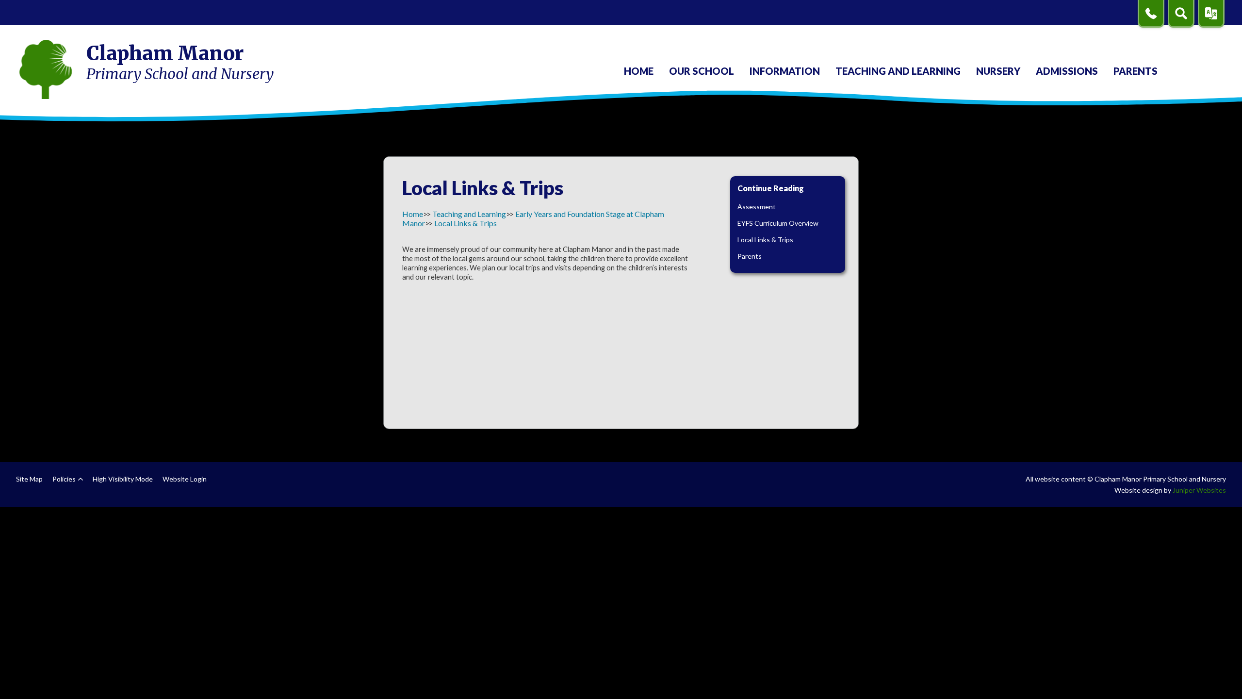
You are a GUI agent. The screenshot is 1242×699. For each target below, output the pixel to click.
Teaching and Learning (469, 213)
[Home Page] (45, 69)
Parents (749, 256)
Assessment (756, 206)
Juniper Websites (1199, 490)
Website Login (185, 479)
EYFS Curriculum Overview (777, 223)
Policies (64, 479)
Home (412, 213)
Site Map (29, 479)
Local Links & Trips (465, 223)
